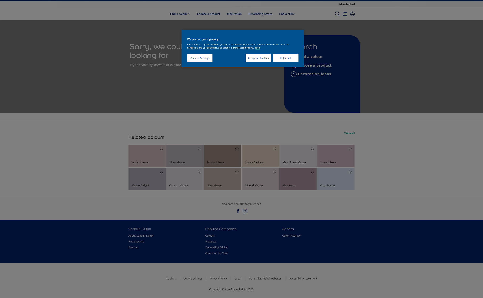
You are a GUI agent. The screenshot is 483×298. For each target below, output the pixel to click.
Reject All (285, 58)
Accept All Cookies (258, 58)
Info (257, 47)
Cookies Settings (199, 58)
